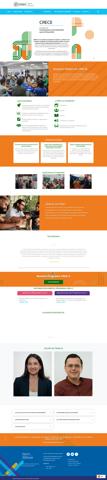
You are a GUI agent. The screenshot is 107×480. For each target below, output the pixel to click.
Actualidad (76, 11)
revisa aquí (23, 302)
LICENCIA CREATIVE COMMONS (74, 463)
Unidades (37, 11)
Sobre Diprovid (17, 11)
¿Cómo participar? (20, 426)
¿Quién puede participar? (22, 419)
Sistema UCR (28, 11)
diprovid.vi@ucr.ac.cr (51, 466)
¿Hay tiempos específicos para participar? (68, 419)
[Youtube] (72, 454)
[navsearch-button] (98, 11)
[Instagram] (76, 454)
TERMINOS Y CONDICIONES (73, 465)
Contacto (85, 11)
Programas (47, 11)
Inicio (9, 11)
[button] (14, 182)
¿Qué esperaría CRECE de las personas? (67, 412)
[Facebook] (68, 454)
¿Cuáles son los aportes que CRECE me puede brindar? (30, 412)
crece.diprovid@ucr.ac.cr (53, 442)
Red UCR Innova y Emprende (62, 11)
